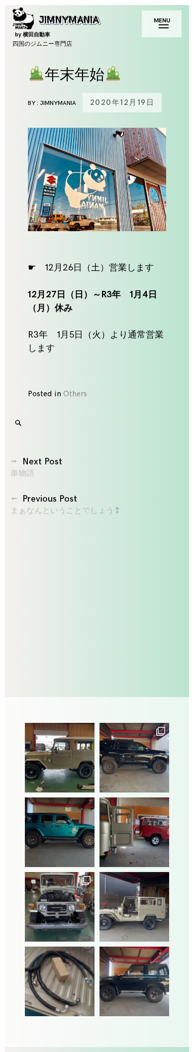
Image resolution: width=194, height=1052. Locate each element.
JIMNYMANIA (57, 25)
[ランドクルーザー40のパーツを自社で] (60, 981)
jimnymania (58, 103)
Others (75, 394)
